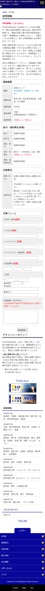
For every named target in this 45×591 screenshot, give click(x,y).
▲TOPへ (22, 530)
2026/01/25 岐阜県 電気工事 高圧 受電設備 (18, 492)
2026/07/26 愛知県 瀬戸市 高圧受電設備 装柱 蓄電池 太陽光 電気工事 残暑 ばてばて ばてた (21, 439)
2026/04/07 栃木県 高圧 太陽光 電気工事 (17, 460)
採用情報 (5, 549)
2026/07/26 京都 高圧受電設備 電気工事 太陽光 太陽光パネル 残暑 (21, 427)
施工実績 (5, 555)
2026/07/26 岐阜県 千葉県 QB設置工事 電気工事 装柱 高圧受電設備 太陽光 (22, 416)
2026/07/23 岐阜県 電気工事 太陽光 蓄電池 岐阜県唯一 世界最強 (21, 451)
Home (15, 587)
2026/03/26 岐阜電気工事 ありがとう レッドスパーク (21, 476)
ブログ (4, 574)
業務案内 (5, 542)
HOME (4, 12)
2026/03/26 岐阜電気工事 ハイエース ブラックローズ (21, 468)
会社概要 (5, 561)
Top (31, 587)
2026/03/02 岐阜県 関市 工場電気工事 (16, 484)
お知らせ (7, 514)
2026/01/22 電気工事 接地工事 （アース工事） (19, 500)
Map (24, 587)
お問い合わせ (6, 568)
